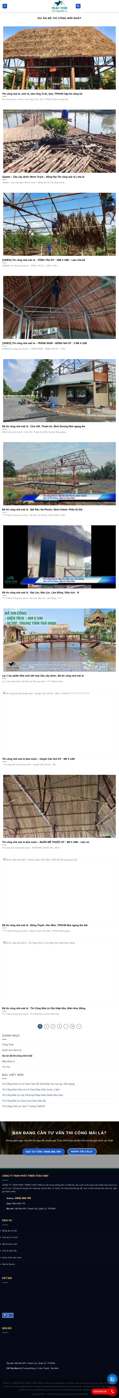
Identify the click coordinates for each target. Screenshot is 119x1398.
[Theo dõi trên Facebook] (5, 1315)
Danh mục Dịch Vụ (12, 1050)
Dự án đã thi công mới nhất (17, 1056)
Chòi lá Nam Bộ (9, 1251)
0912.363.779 (18, 1203)
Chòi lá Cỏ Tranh (10, 1237)
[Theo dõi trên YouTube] (10, 1315)
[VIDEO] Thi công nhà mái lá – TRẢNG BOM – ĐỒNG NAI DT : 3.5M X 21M (44, 343)
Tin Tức (6, 1067)
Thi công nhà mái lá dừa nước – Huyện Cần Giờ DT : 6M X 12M (38, 759)
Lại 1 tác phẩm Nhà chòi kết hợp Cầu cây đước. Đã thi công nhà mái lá (43, 675)
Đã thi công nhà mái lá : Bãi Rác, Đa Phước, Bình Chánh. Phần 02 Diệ (42, 509)
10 (72, 1026)
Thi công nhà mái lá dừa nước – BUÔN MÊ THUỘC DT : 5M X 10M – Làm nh (45, 842)
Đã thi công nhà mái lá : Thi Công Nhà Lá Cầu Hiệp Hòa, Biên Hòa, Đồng (43, 1008)
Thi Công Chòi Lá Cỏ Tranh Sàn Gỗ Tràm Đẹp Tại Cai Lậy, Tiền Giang (38, 1084)
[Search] (78, 6)
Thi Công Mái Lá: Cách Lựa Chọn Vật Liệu (24, 1101)
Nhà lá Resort (8, 1264)
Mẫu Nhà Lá (8, 1061)
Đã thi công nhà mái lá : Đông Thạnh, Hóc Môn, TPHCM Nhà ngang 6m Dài (45, 925)
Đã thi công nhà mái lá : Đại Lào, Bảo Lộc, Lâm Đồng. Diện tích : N (40, 592)
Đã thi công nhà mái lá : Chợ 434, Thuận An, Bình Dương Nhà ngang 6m (43, 426)
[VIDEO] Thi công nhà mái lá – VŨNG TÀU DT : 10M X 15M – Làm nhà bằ (43, 260)
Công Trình (8, 1044)
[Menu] (4, 6)
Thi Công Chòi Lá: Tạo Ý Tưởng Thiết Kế (23, 1106)
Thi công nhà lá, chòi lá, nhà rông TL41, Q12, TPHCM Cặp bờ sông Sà (42, 93)
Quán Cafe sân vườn (11, 1257)
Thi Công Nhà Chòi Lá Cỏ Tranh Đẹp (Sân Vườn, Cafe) (30, 1089)
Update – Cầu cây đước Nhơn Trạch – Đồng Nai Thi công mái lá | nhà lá (43, 176)
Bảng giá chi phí (9, 1230)
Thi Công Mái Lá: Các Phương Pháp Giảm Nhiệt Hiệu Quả (32, 1095)
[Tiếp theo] (78, 1026)
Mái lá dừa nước (9, 1244)
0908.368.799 (23, 1198)
